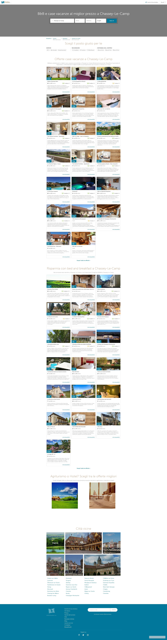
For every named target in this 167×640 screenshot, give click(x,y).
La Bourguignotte (101, 81)
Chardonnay (106, 591)
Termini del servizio (69, 615)
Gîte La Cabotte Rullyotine (103, 191)
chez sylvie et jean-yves (53, 344)
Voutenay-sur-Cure (108, 580)
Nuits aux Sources (76, 399)
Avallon (86, 585)
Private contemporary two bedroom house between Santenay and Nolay (115, 136)
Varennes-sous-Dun (71, 585)
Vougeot (68, 580)
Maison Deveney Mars (52, 81)
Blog (65, 621)
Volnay (49, 587)
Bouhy (67, 593)
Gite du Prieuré (51, 426)
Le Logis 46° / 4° (51, 454)
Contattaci (67, 625)
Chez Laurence (101, 289)
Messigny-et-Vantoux (90, 582)
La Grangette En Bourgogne (54, 109)
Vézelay (68, 582)
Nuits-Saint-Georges (108, 587)
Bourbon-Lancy (51, 595)
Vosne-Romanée (89, 580)
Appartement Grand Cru (78, 109)
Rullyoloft (74, 191)
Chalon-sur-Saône (52, 578)
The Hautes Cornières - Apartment (55, 136)
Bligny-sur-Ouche (89, 591)
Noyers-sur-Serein (71, 587)
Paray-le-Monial (89, 578)
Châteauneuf (88, 587)
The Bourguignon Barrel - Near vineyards (107, 163)
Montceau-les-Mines (53, 591)
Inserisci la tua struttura (70, 609)
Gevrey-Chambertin (71, 589)
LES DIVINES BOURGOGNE (78, 426)
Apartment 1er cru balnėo (103, 109)
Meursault (50, 589)
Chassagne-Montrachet (72, 595)
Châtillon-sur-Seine (108, 578)
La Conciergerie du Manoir (78, 81)
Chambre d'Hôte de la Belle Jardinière (81, 344)
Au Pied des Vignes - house (54, 163)
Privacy (66, 613)
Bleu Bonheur (75, 371)
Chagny (105, 589)
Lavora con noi (68, 623)
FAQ (65, 617)
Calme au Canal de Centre (103, 371)
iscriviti (114, 609)
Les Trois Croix (50, 218)
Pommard (68, 578)
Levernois (50, 580)
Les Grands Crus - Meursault (54, 246)
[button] (79, 635)
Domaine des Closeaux (103, 316)
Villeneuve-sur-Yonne (53, 582)
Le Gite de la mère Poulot (53, 399)
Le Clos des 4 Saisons (52, 191)
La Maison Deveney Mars (78, 316)
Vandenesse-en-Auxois (53, 585)
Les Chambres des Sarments (104, 399)
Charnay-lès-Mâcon (53, 593)
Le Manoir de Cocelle (52, 316)
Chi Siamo (67, 611)
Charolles (105, 593)
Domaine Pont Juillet (52, 289)
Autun (86, 589)
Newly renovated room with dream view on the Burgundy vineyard (88, 289)
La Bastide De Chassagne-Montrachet (106, 218)
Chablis (105, 585)
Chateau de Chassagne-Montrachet (106, 344)
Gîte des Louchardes (77, 246)
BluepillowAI (67, 627)
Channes (68, 591)
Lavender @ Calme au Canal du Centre (56, 371)
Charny (86, 593)
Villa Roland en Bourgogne (79, 218)
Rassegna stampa (69, 619)
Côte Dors (99, 426)
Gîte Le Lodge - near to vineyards (80, 136)
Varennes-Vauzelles (108, 582)
